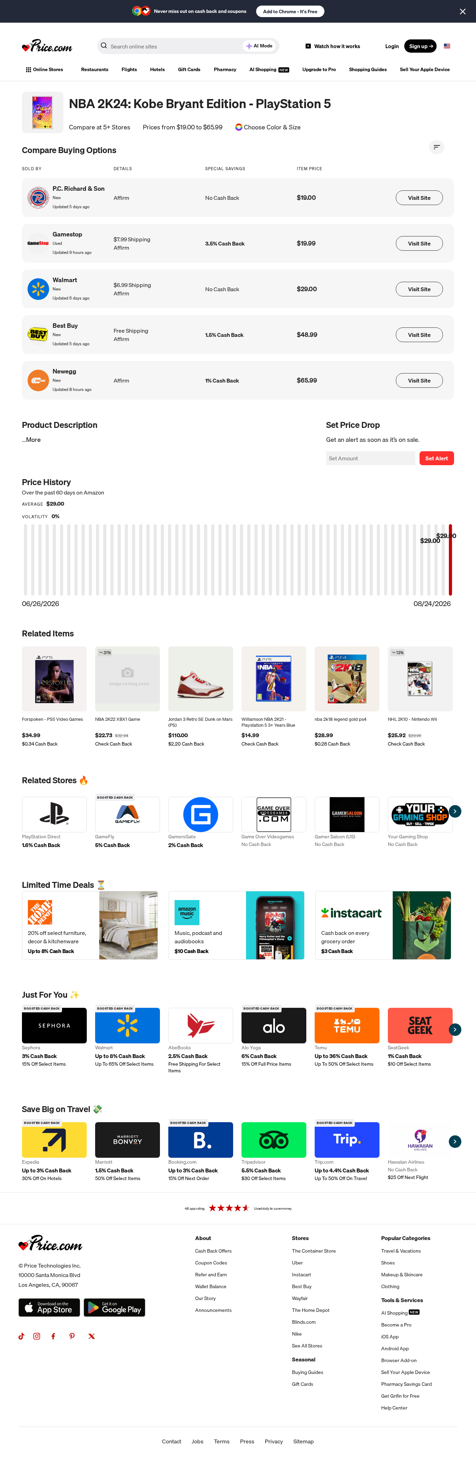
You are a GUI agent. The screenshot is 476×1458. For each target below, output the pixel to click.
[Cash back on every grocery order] (383, 925)
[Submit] (104, 47)
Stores (300, 1238)
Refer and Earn (211, 1274)
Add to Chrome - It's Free (290, 11)
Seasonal (303, 1359)
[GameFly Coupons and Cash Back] (127, 823)
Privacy (274, 1441)
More (33, 440)
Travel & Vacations (401, 1251)
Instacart (301, 1274)
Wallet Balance (211, 1286)
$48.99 (307, 335)
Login (392, 46)
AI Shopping (263, 69)
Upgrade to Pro (319, 69)
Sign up (418, 46)
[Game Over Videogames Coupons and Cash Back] (273, 823)
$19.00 (306, 197)
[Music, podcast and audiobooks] (236, 925)
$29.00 (307, 289)
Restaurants (94, 69)
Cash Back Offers (213, 1251)
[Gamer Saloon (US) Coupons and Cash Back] (347, 823)
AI (263, 46)
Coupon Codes (211, 1263)
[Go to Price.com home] (47, 46)
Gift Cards (189, 69)
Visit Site (419, 197)
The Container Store (314, 1251)
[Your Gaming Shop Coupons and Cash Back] (420, 823)
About (203, 1238)
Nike (297, 1334)
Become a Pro (396, 1325)
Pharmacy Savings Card (406, 1384)
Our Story (205, 1298)
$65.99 (307, 380)
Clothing (390, 1286)
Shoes (388, 1263)
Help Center (394, 1408)
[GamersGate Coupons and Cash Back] (200, 823)
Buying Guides (307, 1372)
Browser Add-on (399, 1360)
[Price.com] (50, 1258)
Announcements (213, 1310)
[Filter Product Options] (436, 147)
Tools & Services (402, 1300)
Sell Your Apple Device (425, 69)
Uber (297, 1263)
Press (247, 1441)
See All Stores (307, 1346)
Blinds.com (304, 1322)
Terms (222, 1441)
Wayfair (300, 1298)
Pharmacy (225, 69)
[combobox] (188, 46)
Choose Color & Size (272, 127)
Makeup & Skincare (402, 1274)
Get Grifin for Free (400, 1396)
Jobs (198, 1441)
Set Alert (436, 458)
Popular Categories (405, 1238)
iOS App (390, 1336)
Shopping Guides (368, 69)
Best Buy (302, 1286)
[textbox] (447, 46)
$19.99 (306, 243)
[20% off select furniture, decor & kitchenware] (90, 925)
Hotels (157, 69)
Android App (395, 1348)
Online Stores (48, 69)
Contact (171, 1441)
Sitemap (303, 1441)
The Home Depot (311, 1310)
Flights (129, 69)
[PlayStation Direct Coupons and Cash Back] (54, 823)
